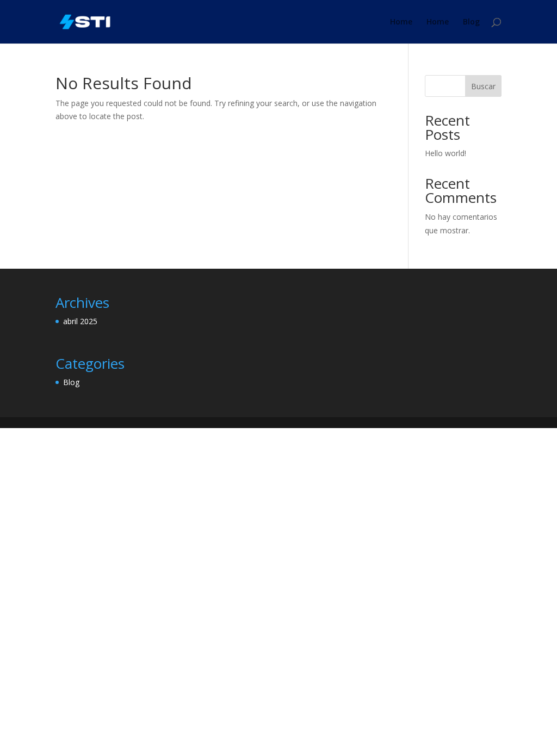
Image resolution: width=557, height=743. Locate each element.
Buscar (483, 86)
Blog (471, 22)
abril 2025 (80, 321)
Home (401, 22)
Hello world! (445, 153)
